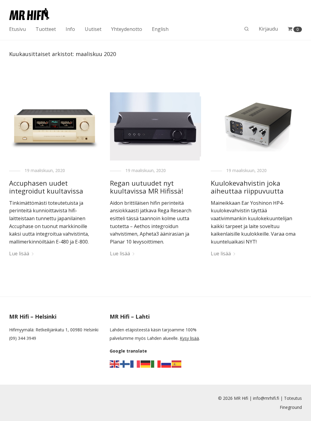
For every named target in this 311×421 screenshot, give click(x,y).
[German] (146, 363)
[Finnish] (125, 363)
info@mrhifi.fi (266, 398)
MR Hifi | (243, 398)
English (160, 29)
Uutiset (93, 29)
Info (70, 29)
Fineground (291, 407)
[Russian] (166, 363)
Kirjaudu (268, 28)
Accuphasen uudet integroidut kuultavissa (46, 186)
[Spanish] (177, 363)
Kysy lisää (189, 338)
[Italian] (156, 363)
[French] (135, 363)
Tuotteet (46, 29)
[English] (115, 363)
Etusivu (17, 29)
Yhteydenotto (126, 29)
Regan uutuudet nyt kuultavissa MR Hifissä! (146, 186)
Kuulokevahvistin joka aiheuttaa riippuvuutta (247, 186)
